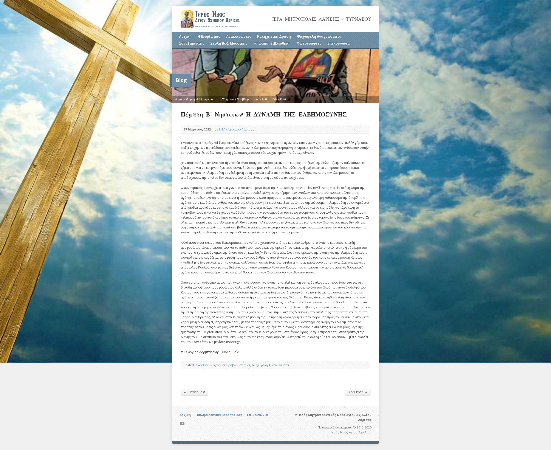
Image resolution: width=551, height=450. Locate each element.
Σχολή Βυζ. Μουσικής (228, 43)
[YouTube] (182, 424)
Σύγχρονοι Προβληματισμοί (240, 99)
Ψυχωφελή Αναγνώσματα (319, 36)
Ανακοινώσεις (238, 36)
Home (179, 99)
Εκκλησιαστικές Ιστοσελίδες (218, 415)
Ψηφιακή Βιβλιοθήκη (272, 43)
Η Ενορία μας (209, 36)
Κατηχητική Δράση (274, 36)
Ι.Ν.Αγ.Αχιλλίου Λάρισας (236, 129)
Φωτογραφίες (309, 43)
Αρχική (185, 36)
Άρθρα (266, 99)
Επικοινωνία (338, 43)
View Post (279, 99)
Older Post (357, 392)
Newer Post (194, 392)
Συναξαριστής (191, 43)
